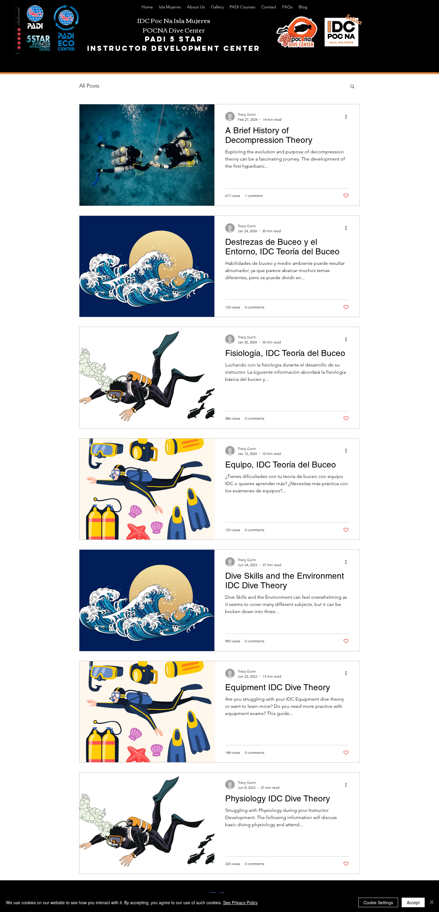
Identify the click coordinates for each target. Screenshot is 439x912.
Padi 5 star (174, 38)
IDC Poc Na (155, 20)
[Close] (431, 902)
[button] (352, 87)
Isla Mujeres (192, 20)
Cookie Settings (378, 902)
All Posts (89, 86)
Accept (413, 902)
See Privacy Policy (240, 902)
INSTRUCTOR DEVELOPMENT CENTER (173, 48)
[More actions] (347, 116)
